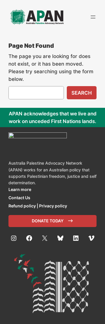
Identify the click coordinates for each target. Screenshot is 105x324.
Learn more (19, 189)
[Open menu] (93, 17)
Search (81, 93)
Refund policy (22, 205)
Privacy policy (53, 205)
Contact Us (19, 197)
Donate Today (48, 220)
